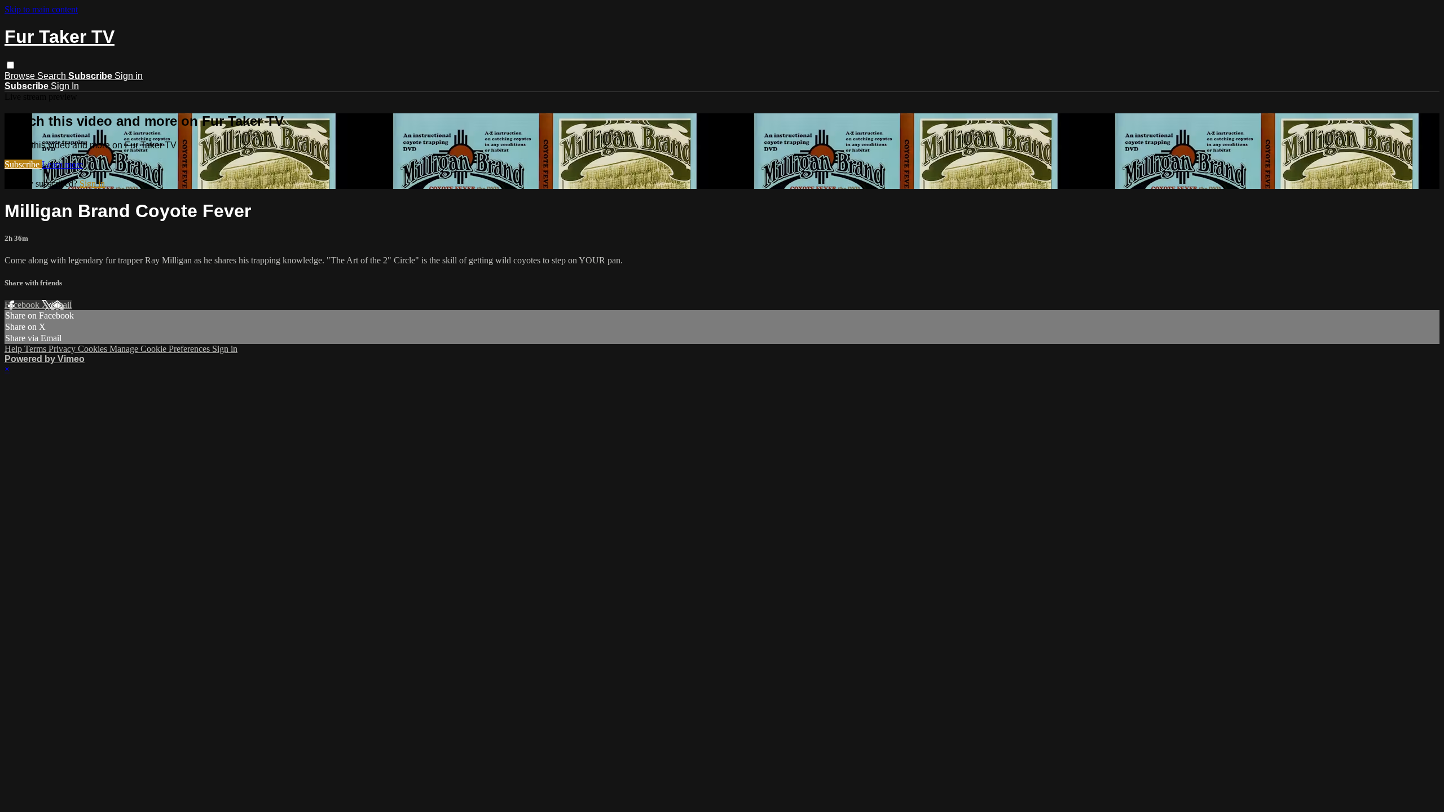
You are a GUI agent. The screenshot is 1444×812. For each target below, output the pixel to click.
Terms (36, 349)
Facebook (23, 305)
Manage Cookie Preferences (160, 349)
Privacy (63, 349)
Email (61, 305)
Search (52, 76)
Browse (21, 76)
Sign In (65, 86)
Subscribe (23, 164)
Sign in (129, 76)
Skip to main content (41, 9)
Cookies (93, 349)
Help (14, 349)
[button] (10, 65)
